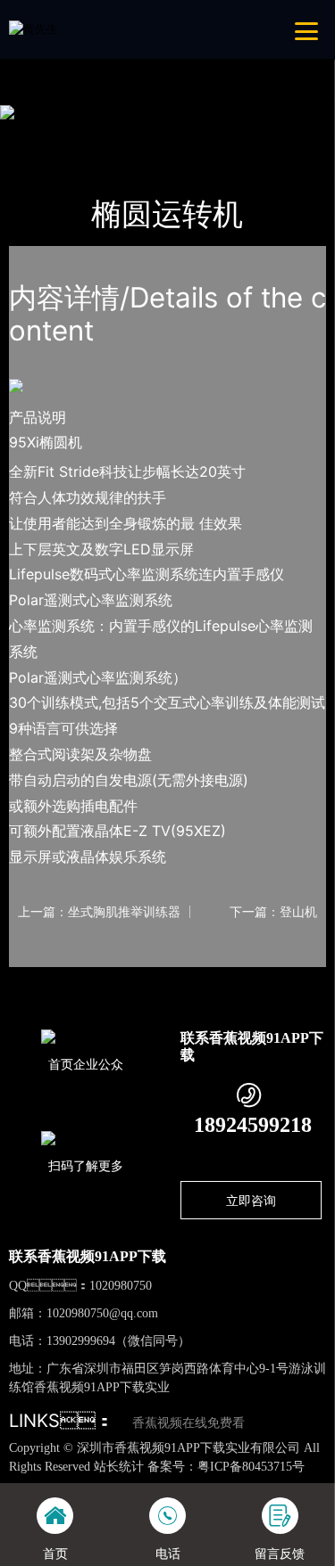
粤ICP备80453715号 (251, 1466)
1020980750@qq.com (102, 1313)
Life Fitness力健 (212, 134)
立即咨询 (251, 1200)
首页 (38, 134)
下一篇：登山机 (273, 912)
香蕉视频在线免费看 (188, 1423)
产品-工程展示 (109, 134)
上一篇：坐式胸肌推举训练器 (99, 912)
